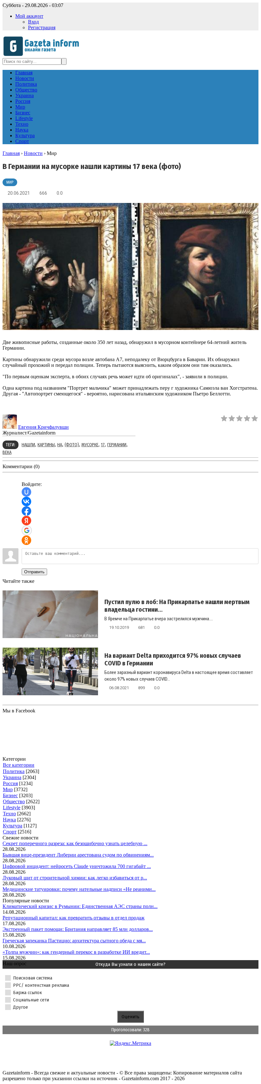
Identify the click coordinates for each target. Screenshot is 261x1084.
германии (116, 445)
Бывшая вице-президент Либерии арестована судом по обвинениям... (78, 855)
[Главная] (43, 55)
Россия (10, 783)
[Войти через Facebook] (26, 511)
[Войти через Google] (27, 530)
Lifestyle (11, 807)
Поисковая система (32, 978)
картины (46, 445)
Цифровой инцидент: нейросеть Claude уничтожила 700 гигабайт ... (77, 866)
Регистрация (41, 27)
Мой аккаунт (29, 16)
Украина (12, 777)
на (59, 445)
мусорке (89, 445)
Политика (14, 771)
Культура (12, 825)
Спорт (10, 831)
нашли (28, 445)
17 (103, 445)
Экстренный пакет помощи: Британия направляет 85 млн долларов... (78, 929)
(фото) (72, 445)
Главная (11, 153)
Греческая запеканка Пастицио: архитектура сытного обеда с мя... (74, 940)
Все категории (18, 765)
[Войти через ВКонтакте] (26, 501)
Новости (33, 153)
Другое (20, 1007)
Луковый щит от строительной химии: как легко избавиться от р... (75, 877)
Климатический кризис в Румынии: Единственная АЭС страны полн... (80, 906)
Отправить (34, 571)
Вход (33, 21)
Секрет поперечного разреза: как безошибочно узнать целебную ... (75, 843)
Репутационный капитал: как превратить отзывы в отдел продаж (74, 917)
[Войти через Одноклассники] (26, 540)
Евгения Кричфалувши (43, 427)
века (7, 452)
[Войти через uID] (26, 492)
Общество (14, 801)
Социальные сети (31, 1000)
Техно (9, 813)
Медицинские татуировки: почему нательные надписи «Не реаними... (79, 889)
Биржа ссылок (27, 992)
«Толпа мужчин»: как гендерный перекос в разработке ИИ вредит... (76, 952)
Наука (9, 819)
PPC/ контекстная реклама (41, 985)
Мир (9, 182)
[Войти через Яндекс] (26, 520)
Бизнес (10, 795)
